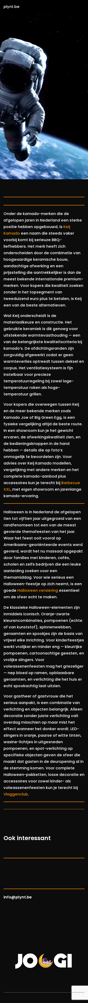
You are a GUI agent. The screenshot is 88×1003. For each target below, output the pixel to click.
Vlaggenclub (16, 794)
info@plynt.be (18, 897)
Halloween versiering (37, 590)
